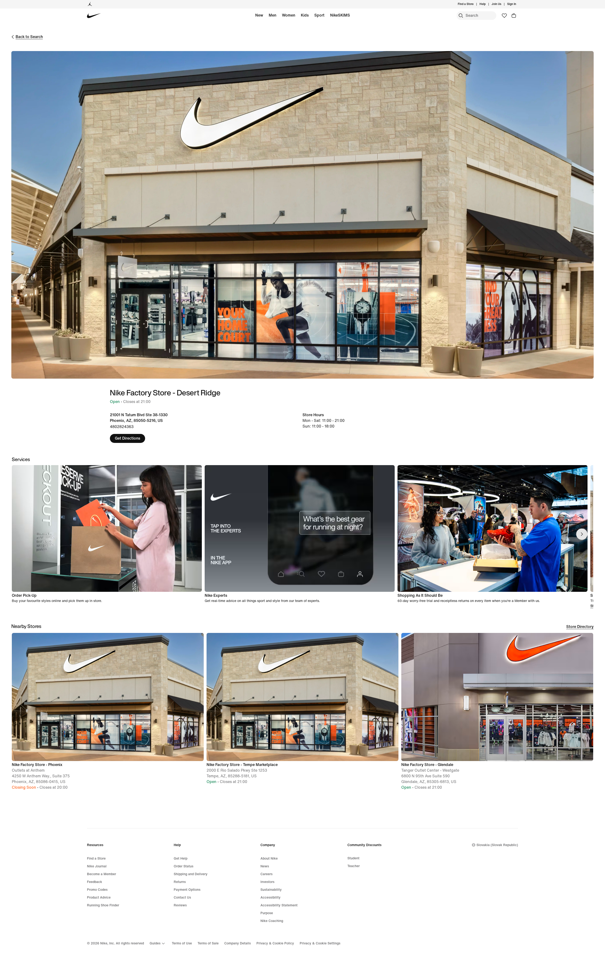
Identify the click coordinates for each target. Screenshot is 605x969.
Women (288, 15)
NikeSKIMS (340, 15)
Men (272, 15)
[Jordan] (90, 4)
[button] (108, 713)
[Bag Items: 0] (514, 15)
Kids (305, 15)
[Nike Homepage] (94, 16)
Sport (319, 15)
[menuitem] (487, 4)
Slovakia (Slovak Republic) (497, 845)
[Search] (461, 15)
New (259, 15)
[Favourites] (504, 15)
